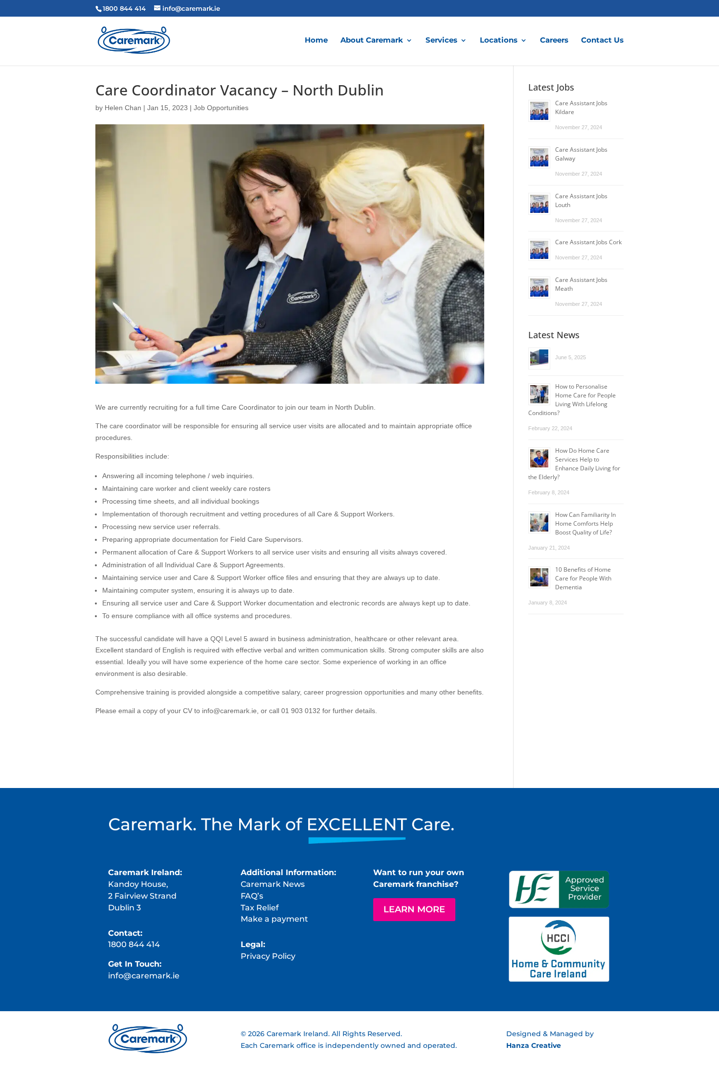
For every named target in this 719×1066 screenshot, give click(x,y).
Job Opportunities (221, 108)
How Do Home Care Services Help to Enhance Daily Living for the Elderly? (574, 463)
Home (316, 41)
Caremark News (273, 884)
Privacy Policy (268, 956)
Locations (498, 41)
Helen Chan (123, 108)
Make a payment (274, 919)
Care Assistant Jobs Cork (588, 242)
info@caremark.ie (144, 975)
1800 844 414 (124, 8)
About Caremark (371, 41)
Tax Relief (260, 907)
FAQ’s (252, 896)
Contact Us (602, 41)
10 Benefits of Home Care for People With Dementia (583, 578)
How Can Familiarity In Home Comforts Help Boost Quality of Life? (585, 523)
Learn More (414, 909)
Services (441, 41)
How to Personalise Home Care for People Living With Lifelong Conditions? (572, 399)
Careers (554, 41)
